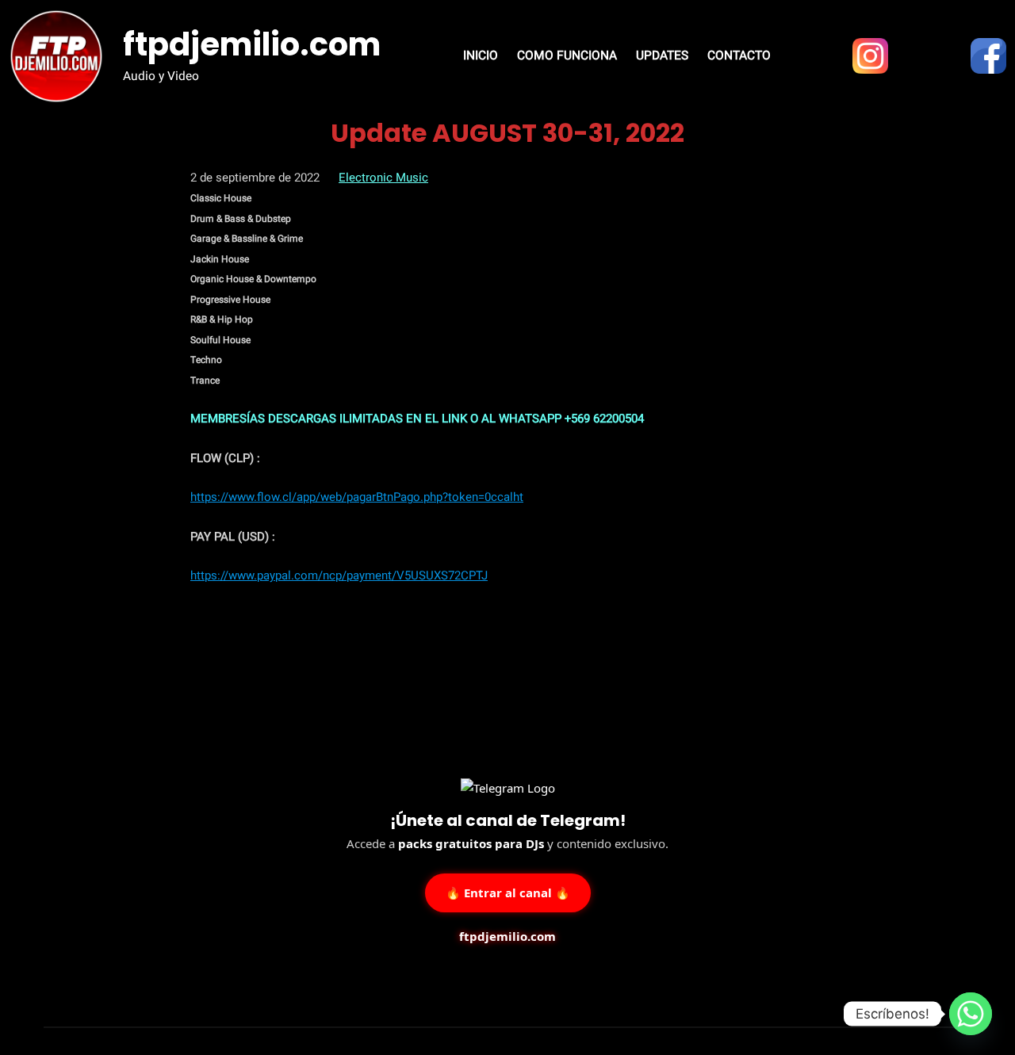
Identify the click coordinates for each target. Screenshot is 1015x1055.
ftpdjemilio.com (252, 44)
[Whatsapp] (970, 1013)
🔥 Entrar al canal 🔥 (508, 892)
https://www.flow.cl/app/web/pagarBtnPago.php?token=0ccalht (356, 497)
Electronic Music (383, 177)
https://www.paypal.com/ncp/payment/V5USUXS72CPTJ (339, 575)
